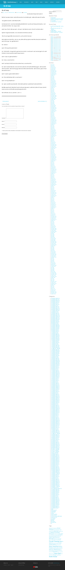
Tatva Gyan (57, 553)
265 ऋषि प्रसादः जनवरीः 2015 (55, 424)
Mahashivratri (57, 537)
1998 (52, 58)
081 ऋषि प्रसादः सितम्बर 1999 (55, 315)
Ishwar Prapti (52, 537)
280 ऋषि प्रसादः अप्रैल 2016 (55, 439)
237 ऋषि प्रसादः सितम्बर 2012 (55, 396)
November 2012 (53, 193)
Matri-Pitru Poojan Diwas (57, 538)
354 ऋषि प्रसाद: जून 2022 (55, 505)
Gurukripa (25, 12)
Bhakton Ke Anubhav (55, 532)
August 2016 (53, 148)
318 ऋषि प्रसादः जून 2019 (55, 478)
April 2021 (52, 91)
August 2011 (53, 207)
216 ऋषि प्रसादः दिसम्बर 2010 (55, 376)
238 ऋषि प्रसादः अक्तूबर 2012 (55, 397)
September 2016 (53, 147)
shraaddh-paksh (55, 547)
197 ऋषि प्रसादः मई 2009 (54, 356)
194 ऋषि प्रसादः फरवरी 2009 (55, 353)
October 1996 (53, 293)
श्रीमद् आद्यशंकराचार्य (6, 101)
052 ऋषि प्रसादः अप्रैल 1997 (55, 304)
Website (3, 127)
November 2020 (53, 96)
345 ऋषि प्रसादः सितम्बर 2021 (55, 499)
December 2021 (53, 83)
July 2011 (52, 208)
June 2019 (52, 113)
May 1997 (52, 286)
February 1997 (53, 289)
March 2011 (53, 213)
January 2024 (53, 68)
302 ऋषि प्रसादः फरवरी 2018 (55, 461)
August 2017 (53, 136)
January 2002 (53, 252)
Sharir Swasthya (53, 546)
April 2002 (52, 249)
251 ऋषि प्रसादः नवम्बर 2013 (55, 409)
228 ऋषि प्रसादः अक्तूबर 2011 (55, 387)
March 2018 (53, 129)
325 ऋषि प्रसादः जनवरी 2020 (55, 485)
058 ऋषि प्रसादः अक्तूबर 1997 (55, 309)
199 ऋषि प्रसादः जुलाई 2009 (55, 358)
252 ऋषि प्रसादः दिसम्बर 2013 (55, 410)
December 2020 (53, 95)
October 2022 (53, 72)
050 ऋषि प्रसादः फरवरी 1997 (55, 302)
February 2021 (53, 93)
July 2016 (52, 149)
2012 (52, 49)
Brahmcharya (51, 533)
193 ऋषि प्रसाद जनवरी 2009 (55, 352)
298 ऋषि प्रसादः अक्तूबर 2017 (55, 457)
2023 (52, 37)
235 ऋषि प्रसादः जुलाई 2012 (55, 394)
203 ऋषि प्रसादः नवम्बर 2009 (55, 362)
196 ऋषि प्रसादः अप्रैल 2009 (55, 355)
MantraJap (51, 538)
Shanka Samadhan (54, 514)
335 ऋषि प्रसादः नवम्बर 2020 (55, 490)
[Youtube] (35, 566)
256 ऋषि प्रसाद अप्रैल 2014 (55, 414)
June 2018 (52, 126)
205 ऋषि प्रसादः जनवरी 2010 (55, 364)
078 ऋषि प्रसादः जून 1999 (55, 312)
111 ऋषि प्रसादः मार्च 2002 (55, 341)
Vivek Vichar (53, 557)
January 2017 (53, 143)
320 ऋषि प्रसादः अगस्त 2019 (55, 480)
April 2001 (52, 261)
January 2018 (53, 131)
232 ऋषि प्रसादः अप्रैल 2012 (55, 391)
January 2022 (53, 82)
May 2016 (52, 151)
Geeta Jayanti (51, 536)
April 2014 (52, 177)
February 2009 (53, 238)
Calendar (57, 2)
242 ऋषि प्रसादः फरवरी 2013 (55, 401)
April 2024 (52, 65)
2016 (52, 44)
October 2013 (53, 183)
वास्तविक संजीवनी (53, 30)
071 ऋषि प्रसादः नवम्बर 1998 (55, 310)
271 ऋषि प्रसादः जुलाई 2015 (55, 430)
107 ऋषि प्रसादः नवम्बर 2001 (55, 337)
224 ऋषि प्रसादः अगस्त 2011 (55, 384)
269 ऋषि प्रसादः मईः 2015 (55, 428)
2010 (52, 51)
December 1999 (53, 273)
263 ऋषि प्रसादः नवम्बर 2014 (55, 422)
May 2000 (52, 269)
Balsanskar (56, 531)
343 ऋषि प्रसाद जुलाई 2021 (55, 497)
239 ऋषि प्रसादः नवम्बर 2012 (55, 398)
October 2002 (53, 243)
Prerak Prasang (18, 12)
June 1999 (52, 279)
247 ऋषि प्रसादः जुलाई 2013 (55, 405)
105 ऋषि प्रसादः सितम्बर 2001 (55, 335)
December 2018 (53, 119)
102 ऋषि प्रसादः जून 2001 (55, 333)
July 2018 (52, 125)
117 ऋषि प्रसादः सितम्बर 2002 (55, 347)
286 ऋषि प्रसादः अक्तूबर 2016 (55, 445)
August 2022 (53, 74)
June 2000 (52, 268)
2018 (52, 42)
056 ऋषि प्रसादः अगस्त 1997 (55, 307)
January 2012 (53, 203)
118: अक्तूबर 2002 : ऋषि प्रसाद (55, 348)
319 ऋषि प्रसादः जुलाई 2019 (55, 479)
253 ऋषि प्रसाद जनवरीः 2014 (55, 411)
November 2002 (53, 242)
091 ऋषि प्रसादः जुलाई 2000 (55, 324)
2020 (52, 40)
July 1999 (52, 278)
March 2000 (53, 271)
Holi (60, 536)
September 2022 (53, 73)
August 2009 (53, 232)
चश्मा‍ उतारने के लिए (53, 522)
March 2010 (53, 225)
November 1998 (53, 281)
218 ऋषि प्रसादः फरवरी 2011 (55, 378)
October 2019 (53, 109)
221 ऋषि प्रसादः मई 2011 (54, 381)
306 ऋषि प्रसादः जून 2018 (55, 466)
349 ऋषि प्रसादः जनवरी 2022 (55, 503)
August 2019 (53, 111)
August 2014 (53, 173)
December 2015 (53, 156)
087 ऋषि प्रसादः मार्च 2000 (55, 320)
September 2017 (53, 135)
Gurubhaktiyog (53, 511)
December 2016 (53, 144)
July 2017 (52, 137)
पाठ (51, 523)
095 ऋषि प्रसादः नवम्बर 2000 (55, 326)
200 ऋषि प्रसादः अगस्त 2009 (55, 359)
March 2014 (53, 178)
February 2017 (53, 142)
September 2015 (53, 159)
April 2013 (52, 189)
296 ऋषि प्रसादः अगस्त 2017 (55, 455)
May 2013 (52, 188)
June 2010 (52, 222)
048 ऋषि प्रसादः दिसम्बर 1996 (55, 300)
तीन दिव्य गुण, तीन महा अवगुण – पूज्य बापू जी (57, 19)
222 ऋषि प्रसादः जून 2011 (55, 382)
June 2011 (52, 209)
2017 (52, 43)
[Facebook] (34, 565)
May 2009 (52, 235)
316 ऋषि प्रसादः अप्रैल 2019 (55, 476)
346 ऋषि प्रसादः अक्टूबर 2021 (55, 500)
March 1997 (53, 288)
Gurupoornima (56, 536)
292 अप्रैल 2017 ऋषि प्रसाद (55, 451)
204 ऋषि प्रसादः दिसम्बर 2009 (55, 363)
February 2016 (53, 154)
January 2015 (53, 168)
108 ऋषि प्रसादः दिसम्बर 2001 (55, 338)
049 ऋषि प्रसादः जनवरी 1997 (55, 301)
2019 (52, 41)
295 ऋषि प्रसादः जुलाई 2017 (55, 454)
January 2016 (53, 155)
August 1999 (53, 277)
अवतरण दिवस (53, 519)
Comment (4, 118)
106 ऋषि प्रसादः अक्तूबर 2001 (55, 336)
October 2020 (53, 97)
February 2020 (53, 105)
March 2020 (53, 104)
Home (21, 2)
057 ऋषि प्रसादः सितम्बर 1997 (55, 308)
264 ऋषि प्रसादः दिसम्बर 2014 (55, 423)
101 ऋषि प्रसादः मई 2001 (54, 332)
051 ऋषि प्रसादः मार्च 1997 (55, 303)
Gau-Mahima (60, 534)
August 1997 (53, 284)
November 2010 (53, 217)
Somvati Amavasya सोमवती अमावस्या (56, 516)
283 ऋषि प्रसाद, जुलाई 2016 (55, 442)
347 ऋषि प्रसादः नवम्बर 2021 (55, 501)
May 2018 (52, 127)
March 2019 (53, 116)
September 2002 (53, 244)
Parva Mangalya (58, 539)
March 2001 (53, 262)
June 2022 (52, 76)
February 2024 (53, 67)
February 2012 (53, 202)
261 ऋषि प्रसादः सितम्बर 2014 (55, 420)
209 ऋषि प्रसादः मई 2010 (54, 368)
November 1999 (53, 274)
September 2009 (53, 231)
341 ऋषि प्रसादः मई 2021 (54, 495)
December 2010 (53, 216)
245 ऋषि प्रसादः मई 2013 (54, 403)
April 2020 (52, 103)
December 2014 (53, 169)
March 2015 (53, 165)
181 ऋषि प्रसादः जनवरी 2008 (55, 351)
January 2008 (53, 240)
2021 (52, 39)
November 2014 (53, 170)
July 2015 (52, 161)
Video (37, 2)
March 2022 (53, 80)
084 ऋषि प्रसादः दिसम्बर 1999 (55, 318)
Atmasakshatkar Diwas (57, 529)
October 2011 (53, 205)
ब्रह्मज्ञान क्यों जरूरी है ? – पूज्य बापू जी (56, 31)
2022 (52, 38)
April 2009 (52, 236)
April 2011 (52, 212)
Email (3, 124)
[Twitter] (36, 565)
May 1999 (52, 280)
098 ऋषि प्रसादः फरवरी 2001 (55, 328)
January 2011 (53, 215)
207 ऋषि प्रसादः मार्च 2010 (55, 366)
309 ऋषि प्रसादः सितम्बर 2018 (55, 469)
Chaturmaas (56, 533)
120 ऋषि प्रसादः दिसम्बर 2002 (55, 350)
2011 (52, 50)
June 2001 (52, 259)
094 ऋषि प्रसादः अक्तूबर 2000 (55, 325)
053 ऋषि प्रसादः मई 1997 (54, 305)
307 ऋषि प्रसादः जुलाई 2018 (55, 467)
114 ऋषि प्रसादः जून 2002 (55, 344)
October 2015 (53, 158)
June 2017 (52, 138)
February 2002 (53, 251)
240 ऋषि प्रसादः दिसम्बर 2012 (55, 399)
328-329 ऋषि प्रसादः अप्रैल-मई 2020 (56, 488)
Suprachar (55, 551)
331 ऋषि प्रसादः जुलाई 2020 (55, 489)
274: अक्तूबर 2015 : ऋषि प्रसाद (55, 433)
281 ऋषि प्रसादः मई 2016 (54, 440)
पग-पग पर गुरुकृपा (53, 20)
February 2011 (53, 214)
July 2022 (52, 75)
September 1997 (53, 283)
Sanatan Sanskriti (56, 543)
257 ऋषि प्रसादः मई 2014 (54, 415)
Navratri (50, 539)
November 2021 (53, 84)
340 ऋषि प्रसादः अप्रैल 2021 (55, 494)
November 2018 (53, 120)
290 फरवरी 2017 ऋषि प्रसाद (55, 449)
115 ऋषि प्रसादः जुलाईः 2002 (55, 345)
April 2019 (52, 115)
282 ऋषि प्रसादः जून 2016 (55, 441)
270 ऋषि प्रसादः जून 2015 (55, 429)
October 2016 (53, 146)
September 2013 (53, 184)
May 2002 (52, 248)
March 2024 (53, 66)
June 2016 (52, 150)
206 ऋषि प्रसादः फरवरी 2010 (55, 365)
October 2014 (53, 171)
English (52, 509)
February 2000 (53, 272)
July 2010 (52, 221)
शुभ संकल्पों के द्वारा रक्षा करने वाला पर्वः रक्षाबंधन (57, 18)
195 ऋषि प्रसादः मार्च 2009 (55, 354)
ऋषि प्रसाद (52, 520)
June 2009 (52, 234)
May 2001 (52, 260)
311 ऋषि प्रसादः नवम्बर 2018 (55, 471)
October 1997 (53, 282)
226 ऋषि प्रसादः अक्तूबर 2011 (55, 386)
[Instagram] (38, 565)
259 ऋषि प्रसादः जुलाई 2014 (55, 417)
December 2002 (53, 241)
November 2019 (53, 108)
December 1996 (53, 291)
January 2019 (53, 118)
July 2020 (52, 100)
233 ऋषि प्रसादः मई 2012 (54, 392)
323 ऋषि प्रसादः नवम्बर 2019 (55, 483)
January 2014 (53, 180)
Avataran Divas (51, 531)
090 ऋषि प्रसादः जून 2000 (55, 323)
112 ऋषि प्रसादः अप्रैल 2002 (55, 342)
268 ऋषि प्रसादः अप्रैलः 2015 (55, 427)
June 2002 (52, 247)
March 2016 (53, 153)
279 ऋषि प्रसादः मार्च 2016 (55, 438)
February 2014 (53, 179)
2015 (52, 45)
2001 (52, 55)
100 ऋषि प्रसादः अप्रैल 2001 (55, 331)
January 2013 (53, 191)
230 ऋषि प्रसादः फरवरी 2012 (55, 389)
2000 (52, 56)
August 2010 (53, 220)
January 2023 (53, 69)
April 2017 (52, 140)
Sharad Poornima (54, 515)
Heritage (51, 2)
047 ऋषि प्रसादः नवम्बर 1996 (55, 299)
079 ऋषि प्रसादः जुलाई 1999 (55, 313)
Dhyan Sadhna (60, 533)
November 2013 (53, 182)
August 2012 (53, 196)
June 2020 (52, 101)
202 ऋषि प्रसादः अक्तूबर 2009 (55, 361)
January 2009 (53, 239)
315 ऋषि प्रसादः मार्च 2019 (55, 475)
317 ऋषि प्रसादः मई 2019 (54, 477)
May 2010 (52, 223)
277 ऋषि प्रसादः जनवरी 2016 (55, 436)
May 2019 (52, 114)
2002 (52, 54)
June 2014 (52, 175)
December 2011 (53, 204)
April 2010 (52, 224)
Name (3, 121)
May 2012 (52, 199)
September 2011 (53, 206)
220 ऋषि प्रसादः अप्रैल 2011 (55, 380)
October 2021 (53, 85)
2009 (52, 52)
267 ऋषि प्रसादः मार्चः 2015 (55, 426)
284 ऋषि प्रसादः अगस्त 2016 (55, 443)
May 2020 (52, 102)
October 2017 (53, 134)
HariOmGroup (56, 563)
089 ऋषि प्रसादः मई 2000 (54, 322)
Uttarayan (55, 554)
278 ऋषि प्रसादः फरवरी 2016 (55, 437)
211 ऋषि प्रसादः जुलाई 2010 (55, 370)
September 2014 (53, 172)
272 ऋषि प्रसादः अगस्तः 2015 (55, 431)
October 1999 (53, 275)
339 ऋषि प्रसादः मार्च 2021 (55, 493)
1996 (52, 60)
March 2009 (53, 237)
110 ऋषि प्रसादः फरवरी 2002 (55, 340)
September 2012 (53, 195)
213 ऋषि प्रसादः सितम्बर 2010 (55, 372)
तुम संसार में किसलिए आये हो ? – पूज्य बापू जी (56, 32)
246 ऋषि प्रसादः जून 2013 (55, 404)
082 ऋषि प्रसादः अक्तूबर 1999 (55, 316)
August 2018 (53, 124)
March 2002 (53, 250)
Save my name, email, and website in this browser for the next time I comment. (17, 130)
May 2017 (52, 139)
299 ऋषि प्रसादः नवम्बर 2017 (55, 458)
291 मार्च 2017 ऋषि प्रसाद (54, 450)
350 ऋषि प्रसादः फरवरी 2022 (55, 504)
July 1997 (52, 285)
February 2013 (53, 190)
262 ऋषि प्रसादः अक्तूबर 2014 (55, 421)
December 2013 (53, 181)
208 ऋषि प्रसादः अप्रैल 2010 (55, 367)
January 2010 (53, 227)
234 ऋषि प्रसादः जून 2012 (55, 393)
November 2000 (53, 265)
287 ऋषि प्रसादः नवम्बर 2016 (55, 446)
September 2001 (53, 257)
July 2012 (52, 197)
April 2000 (52, 270)
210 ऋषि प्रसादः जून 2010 (55, 369)
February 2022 (53, 81)
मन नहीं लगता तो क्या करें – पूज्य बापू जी (56, 21)
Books (41, 2)
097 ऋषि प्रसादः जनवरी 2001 (55, 327)
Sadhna (46, 2)
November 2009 (53, 229)
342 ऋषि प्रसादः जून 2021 (55, 496)
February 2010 (53, 226)
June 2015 (52, 162)
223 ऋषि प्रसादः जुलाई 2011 (55, 383)
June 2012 (52, 198)
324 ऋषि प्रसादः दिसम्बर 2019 (55, 484)
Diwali (52, 534)
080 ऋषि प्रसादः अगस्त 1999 (55, 314)
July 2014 (52, 174)
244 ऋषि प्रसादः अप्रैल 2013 (55, 402)
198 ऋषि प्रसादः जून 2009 (55, 357)
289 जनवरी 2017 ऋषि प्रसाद (55, 448)
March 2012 (53, 201)
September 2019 (53, 110)
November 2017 (53, 133)
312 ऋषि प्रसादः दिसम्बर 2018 (55, 472)
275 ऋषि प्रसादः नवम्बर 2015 (55, 434)
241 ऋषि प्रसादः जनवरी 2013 (55, 400)
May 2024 (52, 64)
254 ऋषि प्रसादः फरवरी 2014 (55, 412)
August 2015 (53, 160)
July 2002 (52, 246)
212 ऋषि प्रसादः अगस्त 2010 (55, 371)
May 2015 (52, 163)
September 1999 (53, 276)
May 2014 (52, 176)
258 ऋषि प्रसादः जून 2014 (55, 416)
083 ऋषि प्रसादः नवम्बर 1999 (55, 317)
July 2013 (52, 186)
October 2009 (53, 230)
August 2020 (53, 99)
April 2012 (52, 200)
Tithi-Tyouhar (53, 518)
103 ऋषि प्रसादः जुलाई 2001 (55, 334)
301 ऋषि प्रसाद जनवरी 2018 (55, 460)
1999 (52, 57)
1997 (52, 59)
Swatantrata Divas (54, 517)
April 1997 (52, 287)
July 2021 (52, 88)
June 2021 (52, 89)
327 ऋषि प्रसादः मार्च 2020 (55, 487)
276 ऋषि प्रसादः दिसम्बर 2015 (55, 435)
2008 (52, 53)
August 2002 (53, 245)
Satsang (52, 513)
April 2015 (52, 164)
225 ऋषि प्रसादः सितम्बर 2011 (55, 385)
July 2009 (52, 233)
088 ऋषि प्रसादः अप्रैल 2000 (55, 321)
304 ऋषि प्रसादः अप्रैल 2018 (55, 464)
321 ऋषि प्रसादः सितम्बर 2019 (55, 481)
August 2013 (53, 185)
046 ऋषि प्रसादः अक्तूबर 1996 (55, 298)
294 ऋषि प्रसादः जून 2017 (55, 453)
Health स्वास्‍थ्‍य (53, 512)
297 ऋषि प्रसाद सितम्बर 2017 (55, 456)
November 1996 (53, 292)
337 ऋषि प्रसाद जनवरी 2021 (55, 491)
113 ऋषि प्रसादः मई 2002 (11, 12)
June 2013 (52, 187)
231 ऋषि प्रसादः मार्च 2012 (55, 390)
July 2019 (52, 112)
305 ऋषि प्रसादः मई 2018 (54, 465)
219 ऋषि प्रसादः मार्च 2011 (55, 379)
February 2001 (53, 263)
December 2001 (53, 253)
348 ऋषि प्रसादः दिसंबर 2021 (55, 502)
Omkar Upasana (53, 539)
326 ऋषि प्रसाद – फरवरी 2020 (55, 486)
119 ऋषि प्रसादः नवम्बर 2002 (55, 349)
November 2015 (53, 157)
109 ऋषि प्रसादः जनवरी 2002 (55, 339)
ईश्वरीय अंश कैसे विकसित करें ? (42, 101)
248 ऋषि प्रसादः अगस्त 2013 (55, 406)
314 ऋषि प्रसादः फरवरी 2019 (55, 474)
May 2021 (52, 90)
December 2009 (53, 228)
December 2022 (53, 70)
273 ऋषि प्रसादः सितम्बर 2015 (55, 432)
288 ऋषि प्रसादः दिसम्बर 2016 (55, 447)
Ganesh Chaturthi (54, 510)
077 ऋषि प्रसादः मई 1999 (54, 311)
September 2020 (53, 98)
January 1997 (53, 290)
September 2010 (53, 219)
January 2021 (53, 94)
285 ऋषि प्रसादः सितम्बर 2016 (55, 444)
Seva (54, 544)
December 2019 (53, 107)
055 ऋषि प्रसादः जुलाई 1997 (55, 306)
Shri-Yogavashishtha (56, 549)
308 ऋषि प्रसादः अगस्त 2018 (55, 468)
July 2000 (52, 267)
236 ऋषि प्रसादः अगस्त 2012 (55, 395)
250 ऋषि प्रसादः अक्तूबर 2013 (55, 408)
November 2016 (53, 145)
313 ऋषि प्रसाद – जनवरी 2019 (55, 473)
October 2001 (53, 256)
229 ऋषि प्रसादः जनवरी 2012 (55, 388)
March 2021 (53, 92)
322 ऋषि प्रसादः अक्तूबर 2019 (55, 482)
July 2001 (52, 258)
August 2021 (53, 87)
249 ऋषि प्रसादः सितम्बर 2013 (55, 407)
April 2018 (52, 128)
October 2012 (53, 194)
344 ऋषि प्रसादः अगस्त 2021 (55, 498)
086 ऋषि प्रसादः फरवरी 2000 (55, 319)
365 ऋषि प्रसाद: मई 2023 (54, 508)
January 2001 (53, 264)
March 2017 (53, 141)
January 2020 (53, 106)
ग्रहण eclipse (53, 521)
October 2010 (53, 218)
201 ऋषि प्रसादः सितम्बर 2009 (55, 360)
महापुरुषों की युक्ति (53, 17)
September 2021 (53, 86)
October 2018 (53, 121)
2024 (52, 36)
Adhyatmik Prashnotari (53, 528)
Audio (32, 2)
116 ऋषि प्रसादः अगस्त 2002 (55, 346)
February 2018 (53, 130)
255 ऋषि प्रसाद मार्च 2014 (54, 413)
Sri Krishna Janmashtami (57, 550)
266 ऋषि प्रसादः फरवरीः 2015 (55, 425)
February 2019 (53, 117)
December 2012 (53, 192)
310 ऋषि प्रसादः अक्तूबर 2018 (55, 470)
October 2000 (53, 266)
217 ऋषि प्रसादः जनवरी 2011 (55, 377)
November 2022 (53, 71)
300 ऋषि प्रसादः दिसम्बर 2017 (55, 459)
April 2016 (52, 152)
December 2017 (53, 132)
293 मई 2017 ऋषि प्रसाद (54, 452)
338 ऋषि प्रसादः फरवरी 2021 (55, 492)
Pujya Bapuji (26, 2)
